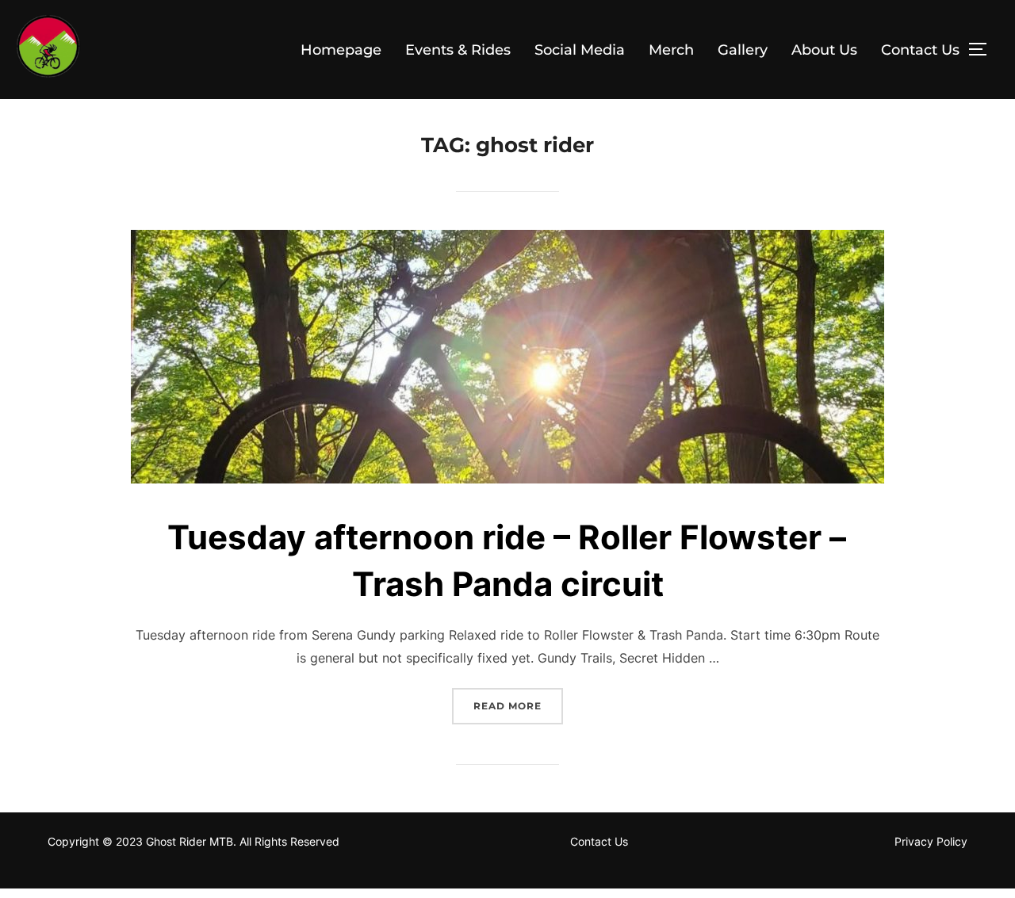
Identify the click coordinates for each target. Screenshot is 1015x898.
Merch (671, 50)
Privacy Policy (930, 841)
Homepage (341, 50)
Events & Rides (458, 50)
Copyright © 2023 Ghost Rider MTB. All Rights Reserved (193, 841)
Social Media (579, 50)
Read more (518, 705)
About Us (824, 50)
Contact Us (920, 50)
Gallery (743, 50)
